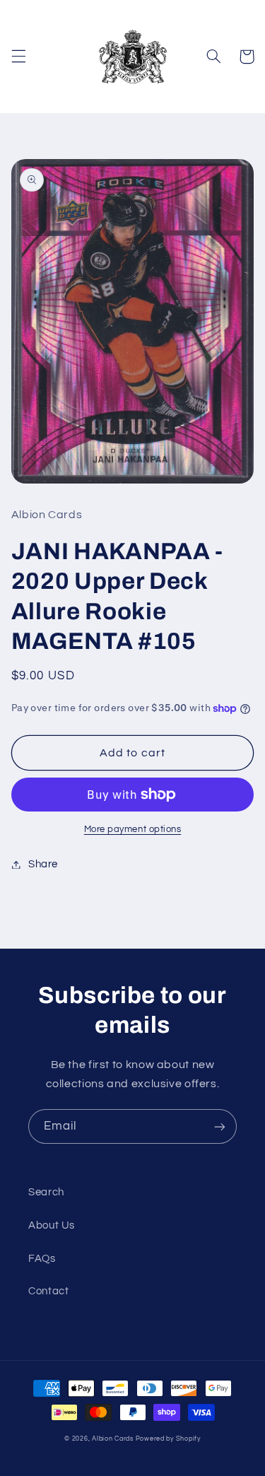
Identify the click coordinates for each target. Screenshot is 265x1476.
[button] (18, 56)
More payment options (133, 829)
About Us (51, 1225)
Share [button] (43, 864)
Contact (48, 1291)
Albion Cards (113, 1439)
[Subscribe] (220, 1126)
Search (46, 1192)
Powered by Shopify (168, 1439)
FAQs (42, 1258)
